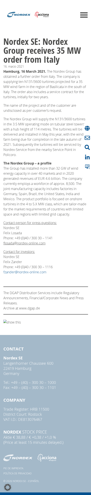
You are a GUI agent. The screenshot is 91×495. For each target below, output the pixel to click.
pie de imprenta (13, 468)
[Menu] (84, 15)
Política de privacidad (17, 473)
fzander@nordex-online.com (24, 272)
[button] (7, 487)
